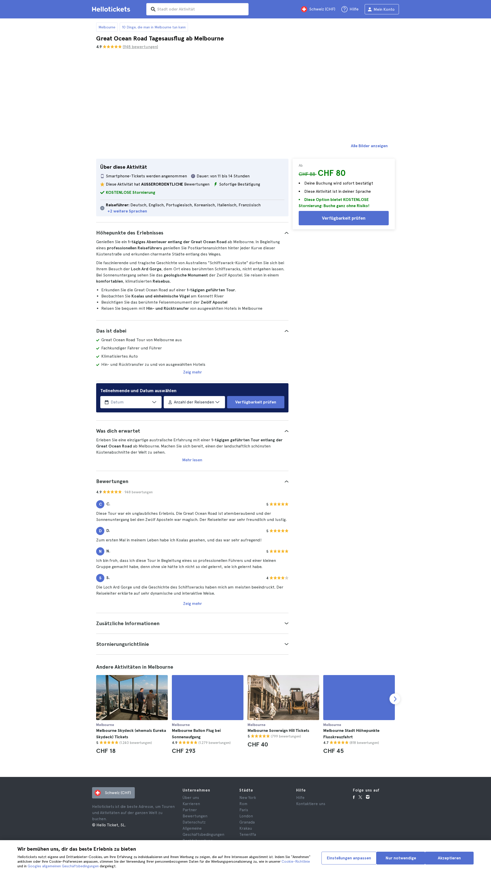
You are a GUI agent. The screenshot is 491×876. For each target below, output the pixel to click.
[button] (192, 233)
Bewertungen (195, 816)
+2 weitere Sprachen (127, 211)
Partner (190, 810)
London (246, 816)
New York (247, 797)
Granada (247, 822)
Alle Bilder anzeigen (369, 145)
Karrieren (191, 804)
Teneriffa (247, 834)
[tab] (192, 233)
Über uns (191, 797)
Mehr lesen (192, 459)
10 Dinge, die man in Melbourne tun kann (154, 27)
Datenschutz (194, 822)
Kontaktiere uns (310, 804)
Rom (243, 804)
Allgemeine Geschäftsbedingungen (203, 831)
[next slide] (394, 698)
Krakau (245, 828)
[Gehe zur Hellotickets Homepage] (112, 9)
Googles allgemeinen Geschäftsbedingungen (63, 866)
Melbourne (106, 27)
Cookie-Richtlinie (296, 861)
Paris (243, 810)
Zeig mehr (192, 372)
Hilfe (300, 797)
